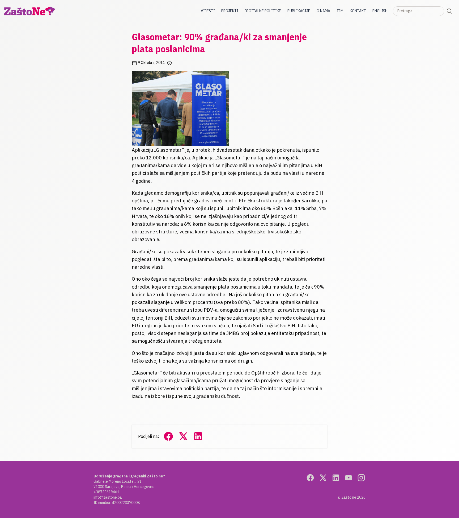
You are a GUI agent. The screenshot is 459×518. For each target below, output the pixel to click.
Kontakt (358, 10)
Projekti (229, 10)
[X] (323, 477)
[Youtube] (348, 477)
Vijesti (208, 10)
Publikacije (298, 10)
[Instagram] (361, 477)
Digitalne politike (263, 10)
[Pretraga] (449, 11)
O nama (323, 10)
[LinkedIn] (336, 477)
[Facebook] (310, 477)
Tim (340, 10)
